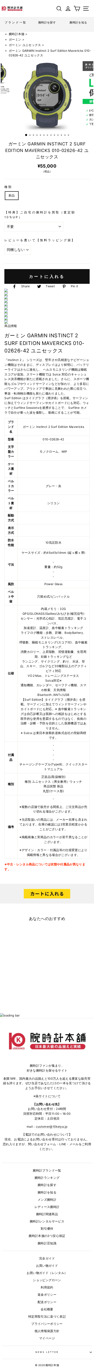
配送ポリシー (47, 1302)
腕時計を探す (47, 1185)
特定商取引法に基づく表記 (47, 1316)
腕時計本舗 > (18, 34)
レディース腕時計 (47, 1207)
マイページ (47, 1338)
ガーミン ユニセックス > (26, 45)
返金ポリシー (47, 1294)
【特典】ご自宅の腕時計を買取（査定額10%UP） (39, 215)
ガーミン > (16, 39)
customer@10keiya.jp (51, 1126)
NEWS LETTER (47, 1352)
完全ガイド (47, 1258)
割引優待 (47, 1228)
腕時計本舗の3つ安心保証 (47, 1236)
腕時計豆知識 (47, 1243)
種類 (8, 187)
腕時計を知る (47, 1192)
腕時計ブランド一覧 (47, 1170)
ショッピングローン (47, 1280)
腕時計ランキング (47, 1177)
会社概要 (47, 1309)
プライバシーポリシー (47, 1324)
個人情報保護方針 (47, 1331)
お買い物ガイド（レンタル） (47, 1273)
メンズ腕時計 (47, 1199)
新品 (12, 195)
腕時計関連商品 (47, 1214)
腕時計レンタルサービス (47, 1221)
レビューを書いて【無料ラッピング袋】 (39, 240)
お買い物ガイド (47, 1265)
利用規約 (47, 1287)
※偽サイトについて (47, 1096)
